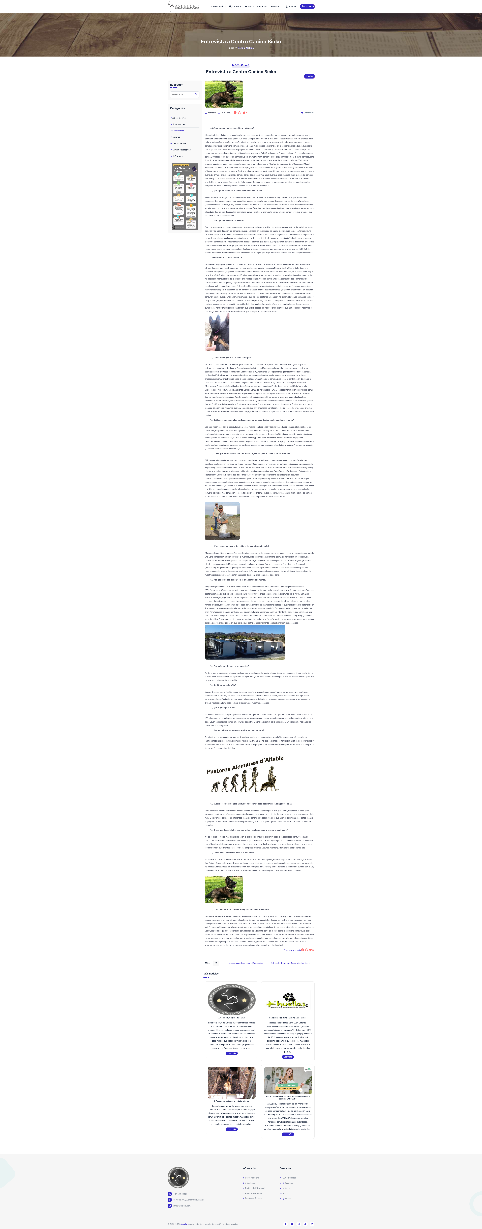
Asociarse (309, 6)
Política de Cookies (253, 1193)
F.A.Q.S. (285, 1193)
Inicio (231, 47)
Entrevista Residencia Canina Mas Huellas (289, 963)
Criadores (236, 6)
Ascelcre (184, 1224)
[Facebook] (236, 112)
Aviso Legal (250, 1183)
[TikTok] (305, 1224)
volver (311, 76)
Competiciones (179, 124)
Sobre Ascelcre (252, 1178)
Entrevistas (309, 113)
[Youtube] (292, 1224)
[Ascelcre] (183, 6)
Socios (292, 6)
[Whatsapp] (240, 112)
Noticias (249, 6)
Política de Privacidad (254, 1188)
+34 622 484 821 (181, 1194)
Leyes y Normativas (181, 150)
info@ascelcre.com (182, 1206)
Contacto (275, 6)
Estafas (176, 137)
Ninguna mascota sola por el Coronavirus (245, 963)
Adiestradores (179, 118)
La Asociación (216, 6)
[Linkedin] (312, 1224)
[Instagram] (298, 1224)
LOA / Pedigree (289, 1178)
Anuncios (262, 6)
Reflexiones (177, 156)
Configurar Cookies (253, 1198)
